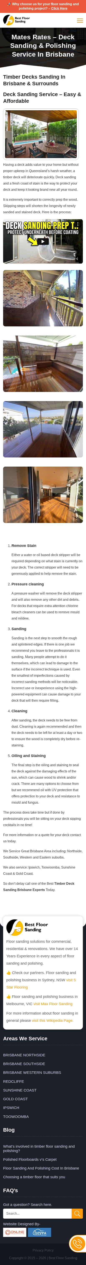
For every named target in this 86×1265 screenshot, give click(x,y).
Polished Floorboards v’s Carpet (30, 1159)
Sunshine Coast (20, 1090)
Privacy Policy (43, 1250)
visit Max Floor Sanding (52, 1004)
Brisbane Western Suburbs (32, 1072)
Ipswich (11, 1108)
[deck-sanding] (43, 456)
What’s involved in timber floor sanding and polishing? (39, 1148)
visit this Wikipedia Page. (52, 1020)
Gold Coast (15, 1099)
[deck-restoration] (43, 325)
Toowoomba (16, 1117)
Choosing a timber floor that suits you (34, 1177)
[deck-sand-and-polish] (43, 522)
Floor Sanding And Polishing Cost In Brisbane (41, 1168)
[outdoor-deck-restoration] (43, 391)
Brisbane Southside (24, 1064)
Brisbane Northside (24, 1055)
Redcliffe (13, 1081)
